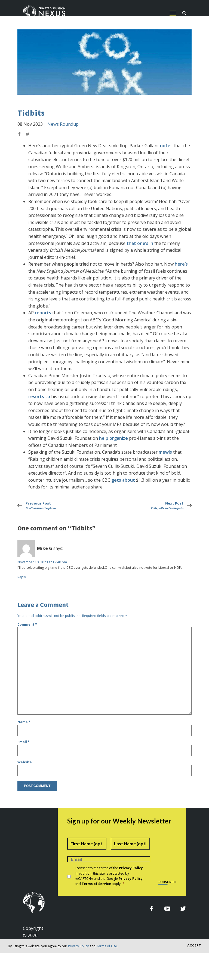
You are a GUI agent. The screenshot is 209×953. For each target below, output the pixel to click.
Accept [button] (194, 945)
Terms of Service (96, 883)
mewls (165, 452)
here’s (181, 264)
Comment (27, 624)
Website (24, 762)
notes (166, 146)
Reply (21, 577)
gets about (123, 480)
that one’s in (140, 243)
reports (43, 313)
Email (23, 742)
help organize (113, 438)
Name (23, 722)
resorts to (39, 396)
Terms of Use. (107, 946)
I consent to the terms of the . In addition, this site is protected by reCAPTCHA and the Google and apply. (109, 876)
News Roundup (63, 124)
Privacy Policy (78, 946)
